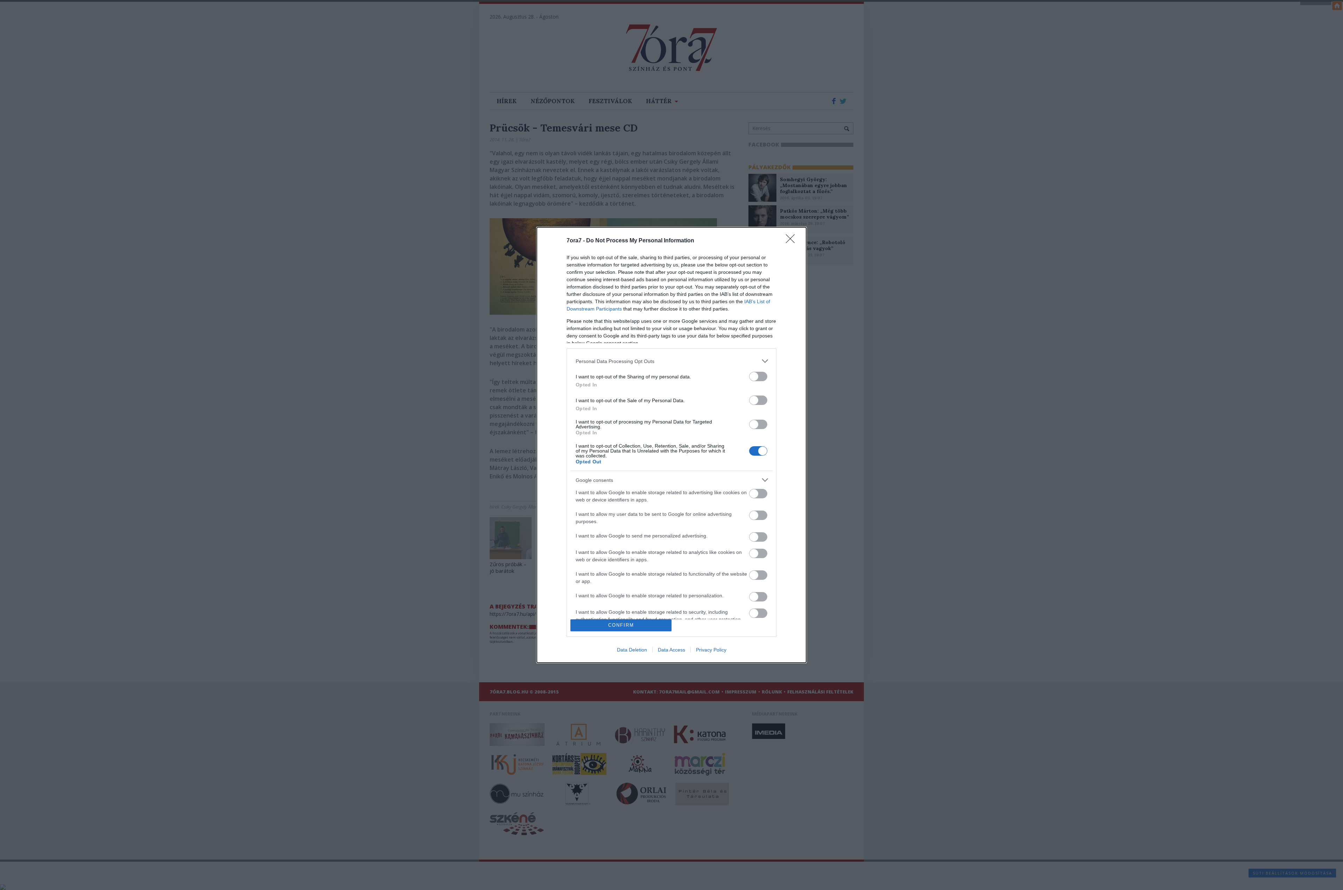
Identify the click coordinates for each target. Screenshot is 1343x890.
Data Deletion (632, 650)
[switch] (758, 376)
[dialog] (671, 445)
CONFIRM (621, 625)
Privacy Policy (711, 650)
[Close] (792, 241)
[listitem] (671, 361)
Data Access (671, 650)
